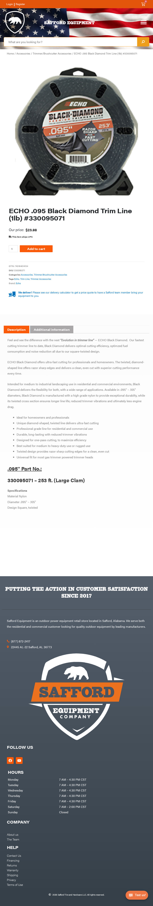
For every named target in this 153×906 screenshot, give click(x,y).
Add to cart (36, 248)
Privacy (11, 879)
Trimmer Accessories (41, 279)
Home (10, 53)
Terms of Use (15, 884)
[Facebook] (10, 760)
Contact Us (14, 855)
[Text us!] (137, 896)
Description (16, 329)
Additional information (52, 329)
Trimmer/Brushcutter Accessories (52, 53)
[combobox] (70, 41)
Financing (13, 860)
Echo (16, 279)
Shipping (12, 875)
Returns (12, 865)
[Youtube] (19, 760)
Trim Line (24, 279)
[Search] (143, 41)
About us (12, 834)
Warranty (12, 870)
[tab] (16, 330)
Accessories (23, 53)
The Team (13, 839)
